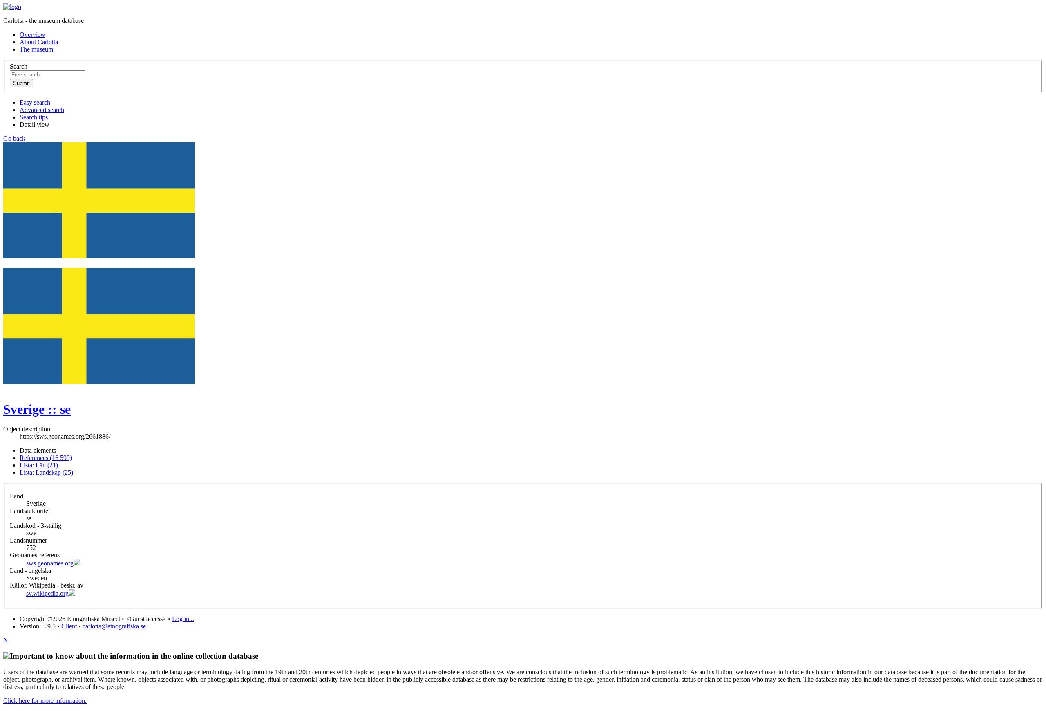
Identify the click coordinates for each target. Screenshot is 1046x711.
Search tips (34, 117)
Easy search (35, 102)
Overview (32, 34)
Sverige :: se (37, 409)
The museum (36, 49)
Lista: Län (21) (39, 465)
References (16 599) (46, 457)
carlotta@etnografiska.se (114, 626)
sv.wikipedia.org (47, 593)
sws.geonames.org (50, 563)
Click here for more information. (45, 700)
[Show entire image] (99, 381)
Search (18, 66)
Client (69, 626)
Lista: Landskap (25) (46, 472)
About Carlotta (39, 41)
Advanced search (42, 109)
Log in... (183, 618)
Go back (14, 138)
